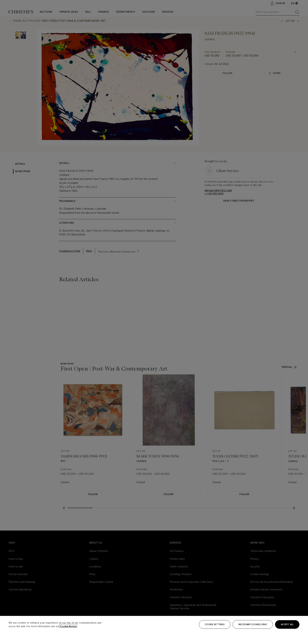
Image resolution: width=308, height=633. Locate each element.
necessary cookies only (252, 624)
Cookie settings (215, 624)
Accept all (287, 624)
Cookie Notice (68, 626)
